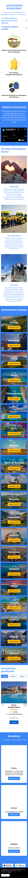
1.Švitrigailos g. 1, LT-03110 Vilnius (14, 771)
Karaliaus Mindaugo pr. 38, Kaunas (14, 811)
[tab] (4, 676)
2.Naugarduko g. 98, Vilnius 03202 (14, 773)
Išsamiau (9, 872)
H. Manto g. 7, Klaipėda (14, 848)
